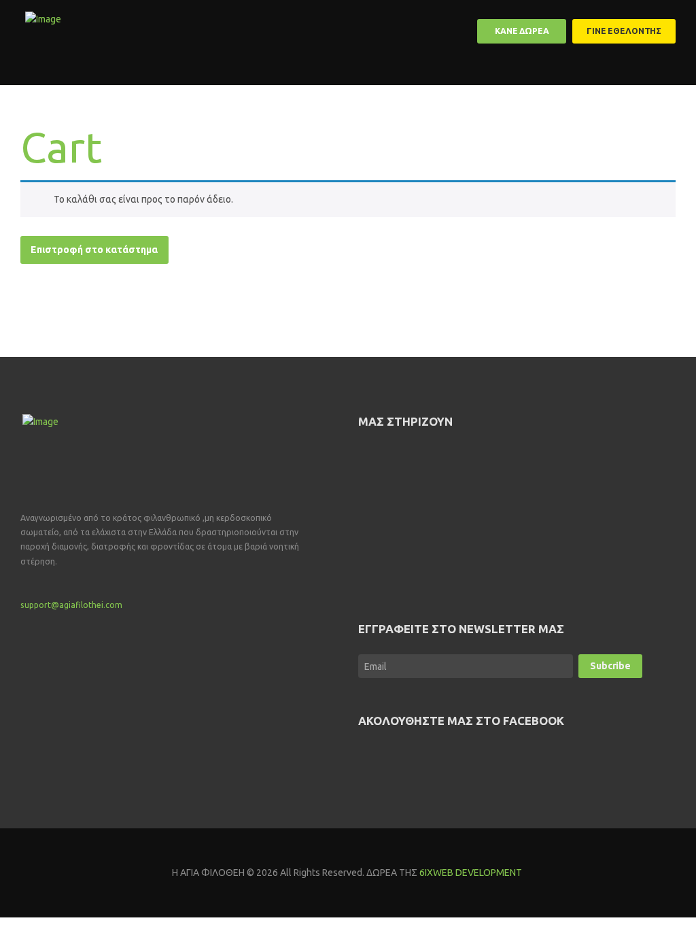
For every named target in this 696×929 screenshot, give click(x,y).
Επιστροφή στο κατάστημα (94, 249)
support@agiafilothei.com (71, 605)
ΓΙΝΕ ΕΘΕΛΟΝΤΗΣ (624, 31)
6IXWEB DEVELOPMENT (471, 872)
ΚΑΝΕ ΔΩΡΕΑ (522, 31)
